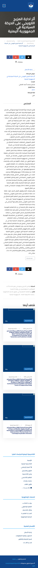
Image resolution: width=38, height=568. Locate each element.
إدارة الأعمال (28, 532)
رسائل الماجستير (27, 510)
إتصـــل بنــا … (26, 487)
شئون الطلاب (28, 484)
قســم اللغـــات (27, 542)
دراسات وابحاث (27, 481)
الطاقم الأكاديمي (26, 477)
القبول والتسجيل (27, 470)
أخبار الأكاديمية (28, 321)
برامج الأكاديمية (27, 474)
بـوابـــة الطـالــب (27, 503)
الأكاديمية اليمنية (12, 328)
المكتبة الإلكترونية (26, 516)
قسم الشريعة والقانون (25, 539)
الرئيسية (29, 460)
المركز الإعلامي (26, 467)
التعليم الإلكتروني (27, 506)
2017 (33, 89)
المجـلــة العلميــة (26, 513)
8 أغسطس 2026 (28, 377)
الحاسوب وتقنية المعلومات (24, 535)
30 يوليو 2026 (28, 425)
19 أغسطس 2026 (27, 328)
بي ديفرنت (15, 559)
